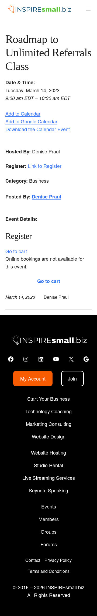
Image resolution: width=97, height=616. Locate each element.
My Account (33, 378)
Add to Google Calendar (31, 121)
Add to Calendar (22, 113)
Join (72, 378)
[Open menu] (88, 9)
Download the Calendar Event (37, 129)
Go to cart (16, 251)
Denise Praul (46, 196)
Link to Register (44, 165)
